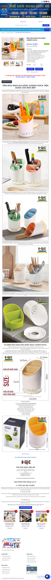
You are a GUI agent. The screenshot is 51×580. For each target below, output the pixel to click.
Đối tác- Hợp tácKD (5, 573)
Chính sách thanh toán (31, 556)
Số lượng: (28, 64)
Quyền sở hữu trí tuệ (6, 571)
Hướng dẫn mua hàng (6, 556)
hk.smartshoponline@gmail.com (25, 473)
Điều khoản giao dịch (6, 569)
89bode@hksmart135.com (25, 475)
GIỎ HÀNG (39, 69)
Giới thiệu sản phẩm (6, 81)
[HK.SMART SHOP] (11, 543)
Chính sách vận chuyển (31, 558)
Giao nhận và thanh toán (6, 558)
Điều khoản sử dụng (6, 567)
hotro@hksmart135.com (25, 474)
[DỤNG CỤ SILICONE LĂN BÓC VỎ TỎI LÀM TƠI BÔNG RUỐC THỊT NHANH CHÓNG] (41, 517)
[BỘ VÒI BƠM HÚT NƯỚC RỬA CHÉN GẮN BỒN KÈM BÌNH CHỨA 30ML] (10, 517)
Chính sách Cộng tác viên (31, 561)
